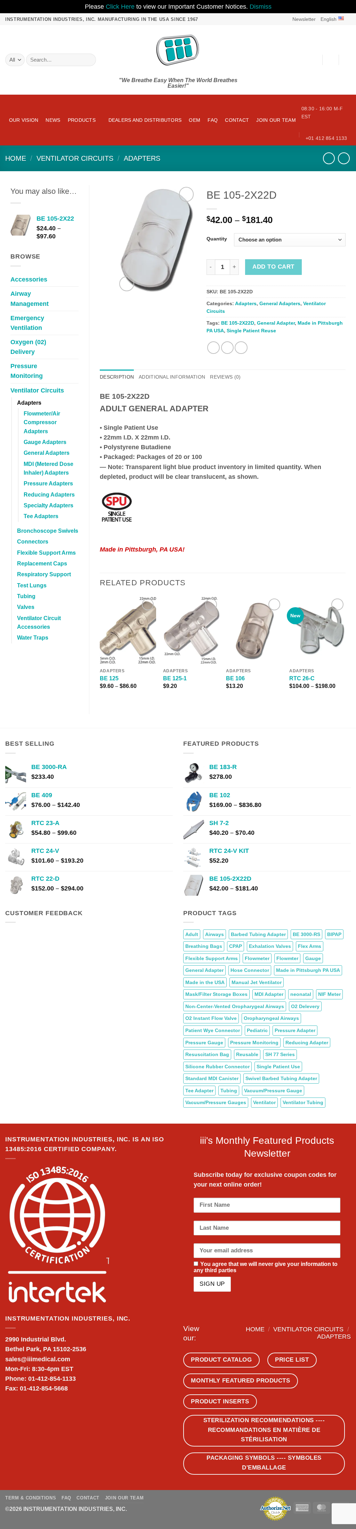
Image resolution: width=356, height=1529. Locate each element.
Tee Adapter (199, 1090)
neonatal (300, 994)
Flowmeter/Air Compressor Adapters (42, 422)
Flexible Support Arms (46, 553)
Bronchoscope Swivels (47, 531)
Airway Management (29, 298)
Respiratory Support (44, 574)
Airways (214, 934)
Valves (25, 607)
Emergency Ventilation (27, 323)
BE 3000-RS (306, 934)
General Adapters (47, 453)
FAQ (213, 120)
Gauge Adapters (45, 442)
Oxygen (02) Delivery (28, 347)
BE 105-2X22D (237, 323)
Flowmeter (257, 958)
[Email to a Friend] (241, 347)
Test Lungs (32, 585)
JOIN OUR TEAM (276, 120)
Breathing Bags (203, 946)
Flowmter (287, 958)
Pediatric (257, 1030)
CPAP (235, 946)
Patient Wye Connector (212, 1030)
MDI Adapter (268, 994)
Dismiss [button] (261, 6)
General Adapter (276, 323)
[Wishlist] (330, 60)
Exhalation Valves (270, 946)
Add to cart (273, 266)
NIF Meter (329, 994)
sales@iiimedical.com (37, 1359)
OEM (194, 120)
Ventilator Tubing (303, 1102)
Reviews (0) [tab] (225, 377)
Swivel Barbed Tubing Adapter (281, 1078)
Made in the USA (205, 982)
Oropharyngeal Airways (271, 1018)
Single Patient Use (278, 1066)
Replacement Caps (42, 564)
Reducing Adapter (306, 1042)
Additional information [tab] (172, 377)
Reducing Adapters (49, 495)
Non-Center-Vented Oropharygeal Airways (234, 1006)
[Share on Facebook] (213, 347)
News (53, 120)
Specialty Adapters (48, 505)
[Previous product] (344, 158)
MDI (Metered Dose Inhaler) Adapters (48, 468)
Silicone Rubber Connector (217, 1066)
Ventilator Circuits (75, 158)
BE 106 (235, 678)
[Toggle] (74, 279)
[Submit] (88, 60)
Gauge (313, 958)
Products (82, 120)
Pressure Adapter (295, 1030)
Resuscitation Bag (207, 1054)
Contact (237, 120)
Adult (191, 934)
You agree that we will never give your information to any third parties (266, 1267)
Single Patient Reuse (251, 330)
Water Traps (32, 638)
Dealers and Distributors (145, 120)
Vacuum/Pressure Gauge (273, 1090)
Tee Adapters (41, 516)
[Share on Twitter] (227, 347)
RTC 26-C (302, 678)
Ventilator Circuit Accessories (39, 622)
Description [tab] (117, 377)
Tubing (26, 596)
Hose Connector (249, 970)
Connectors (32, 542)
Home (15, 158)
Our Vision (24, 120)
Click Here (120, 6)
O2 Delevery (305, 1006)
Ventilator (264, 1102)
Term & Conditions (30, 1497)
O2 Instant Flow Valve (211, 1018)
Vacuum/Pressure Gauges (215, 1102)
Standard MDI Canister (211, 1078)
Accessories (28, 279)
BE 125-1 (175, 678)
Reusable (247, 1054)
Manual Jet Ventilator (257, 982)
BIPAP (334, 934)
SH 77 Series (280, 1054)
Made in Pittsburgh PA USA (308, 970)
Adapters (142, 158)
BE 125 (109, 678)
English (329, 19)
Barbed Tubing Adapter (258, 934)
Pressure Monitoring (26, 371)
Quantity (217, 238)
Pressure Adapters (48, 483)
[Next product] (329, 158)
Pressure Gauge (204, 1042)
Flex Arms (309, 946)
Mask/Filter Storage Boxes (216, 994)
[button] (301, 19)
